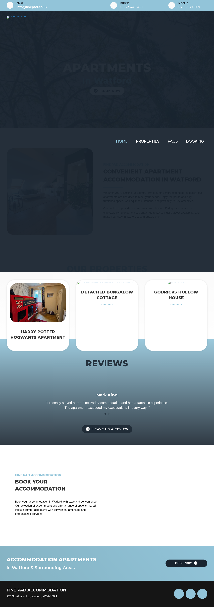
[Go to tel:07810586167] (187, 5)
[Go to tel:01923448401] (136, 5)
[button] (107, 429)
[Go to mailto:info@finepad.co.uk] (55, 5)
